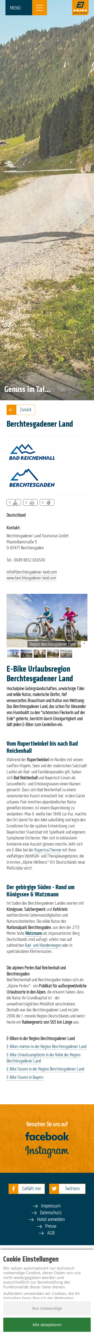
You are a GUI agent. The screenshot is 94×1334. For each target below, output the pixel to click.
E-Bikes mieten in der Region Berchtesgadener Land (46, 1046)
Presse (50, 1226)
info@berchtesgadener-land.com (32, 572)
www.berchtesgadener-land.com (31, 578)
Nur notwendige (47, 1308)
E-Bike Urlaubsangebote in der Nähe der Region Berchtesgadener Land (43, 1058)
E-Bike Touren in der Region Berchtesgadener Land (45, 1069)
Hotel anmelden (51, 1219)
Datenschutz (51, 1212)
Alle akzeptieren (47, 1324)
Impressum (51, 1205)
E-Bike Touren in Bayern (25, 1077)
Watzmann (33, 933)
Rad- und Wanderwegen (43, 945)
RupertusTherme (47, 850)
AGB (51, 1233)
